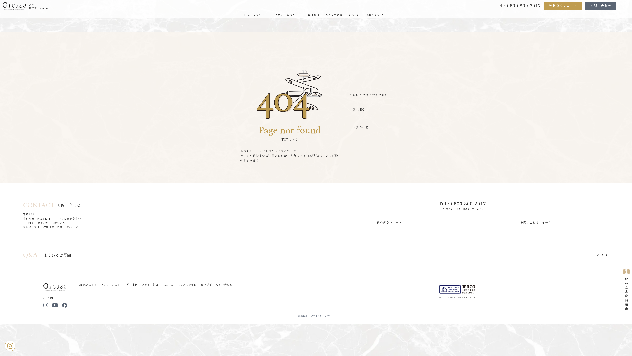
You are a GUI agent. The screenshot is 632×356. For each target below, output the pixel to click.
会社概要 (206, 284)
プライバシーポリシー (322, 316)
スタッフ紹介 (334, 15)
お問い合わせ (600, 5)
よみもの (354, 15)
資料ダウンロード (563, 5)
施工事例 (314, 15)
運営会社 (302, 316)
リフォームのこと (112, 284)
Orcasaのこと (88, 284)
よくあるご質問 (187, 284)
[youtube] (55, 305)
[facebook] (64, 305)
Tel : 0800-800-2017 (518, 5)
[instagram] (45, 305)
